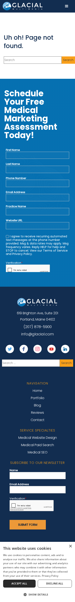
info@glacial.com (37, 334)
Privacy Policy (50, 576)
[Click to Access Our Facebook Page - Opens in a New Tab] (24, 349)
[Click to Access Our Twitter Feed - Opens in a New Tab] (10, 349)
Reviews (37, 412)
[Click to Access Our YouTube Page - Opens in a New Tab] (51, 349)
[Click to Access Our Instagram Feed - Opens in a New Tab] (37, 349)
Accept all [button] (19, 583)
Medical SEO (38, 452)
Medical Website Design (37, 437)
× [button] (70, 546)
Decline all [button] (54, 583)
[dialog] (37, 572)
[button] (66, 6)
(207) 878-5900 (38, 327)
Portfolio (37, 398)
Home (37, 390)
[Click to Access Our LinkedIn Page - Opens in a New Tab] (65, 349)
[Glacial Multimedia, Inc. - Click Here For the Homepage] (23, 6)
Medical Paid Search (37, 445)
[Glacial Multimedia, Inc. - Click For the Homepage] (37, 302)
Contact (37, 419)
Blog (37, 405)
